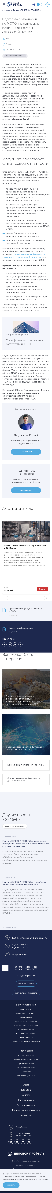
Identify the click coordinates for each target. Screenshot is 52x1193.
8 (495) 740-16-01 (20, 945)
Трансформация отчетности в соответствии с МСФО (24, 342)
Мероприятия (26, 1100)
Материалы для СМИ (26, 1075)
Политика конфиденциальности (26, 1169)
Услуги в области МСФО (26, 1013)
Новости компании (26, 1055)
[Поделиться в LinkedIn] (20, 644)
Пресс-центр (26, 1051)
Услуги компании (26, 1005)
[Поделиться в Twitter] (10, 644)
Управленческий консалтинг (26, 1025)
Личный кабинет (23, 1127)
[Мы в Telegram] (17, 1141)
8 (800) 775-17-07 (21, 948)
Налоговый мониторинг (26, 1033)
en (47, 4)
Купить (42, 589)
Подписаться (26, 490)
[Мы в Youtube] (23, 1141)
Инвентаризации (26, 1037)
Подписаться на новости (26, 993)
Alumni (26, 1095)
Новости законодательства (26, 1059)
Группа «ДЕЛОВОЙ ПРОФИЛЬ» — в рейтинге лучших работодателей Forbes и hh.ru (24, 883)
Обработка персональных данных (26, 1161)
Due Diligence (26, 1017)
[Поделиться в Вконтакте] (4, 644)
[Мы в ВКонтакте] (10, 1141)
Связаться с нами (26, 983)
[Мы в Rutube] (29, 1141)
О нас (26, 1085)
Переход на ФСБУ (26, 1029)
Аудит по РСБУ (26, 1009)
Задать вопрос (26, 451)
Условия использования (26, 1165)
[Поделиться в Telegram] (15, 644)
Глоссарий (26, 1071)
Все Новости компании (14, 826)
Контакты (26, 1115)
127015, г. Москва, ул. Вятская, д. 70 (23, 1134)
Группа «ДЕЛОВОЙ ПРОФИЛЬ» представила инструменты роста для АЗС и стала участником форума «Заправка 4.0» (25, 843)
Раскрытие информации (26, 1110)
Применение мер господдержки (26, 1041)
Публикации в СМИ (26, 1063)
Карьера (26, 1090)
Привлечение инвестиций (26, 1021)
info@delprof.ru (19, 954)
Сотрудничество (26, 1105)
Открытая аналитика (26, 1067)
